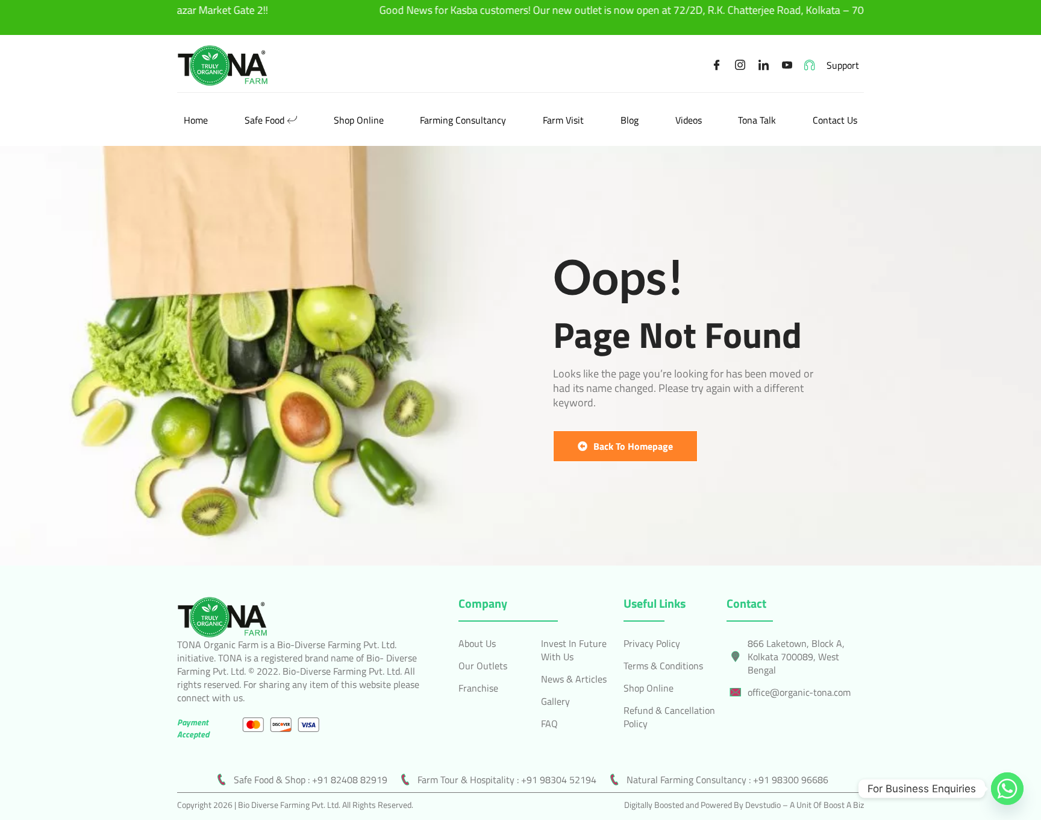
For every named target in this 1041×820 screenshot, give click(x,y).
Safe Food (264, 120)
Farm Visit (563, 120)
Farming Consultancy (463, 120)
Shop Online (359, 120)
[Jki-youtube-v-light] (787, 65)
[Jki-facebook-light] (717, 65)
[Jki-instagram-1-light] (740, 65)
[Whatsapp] (1007, 788)
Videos (688, 120)
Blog (630, 120)
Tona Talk (757, 120)
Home (196, 120)
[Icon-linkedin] (764, 65)
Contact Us (835, 120)
